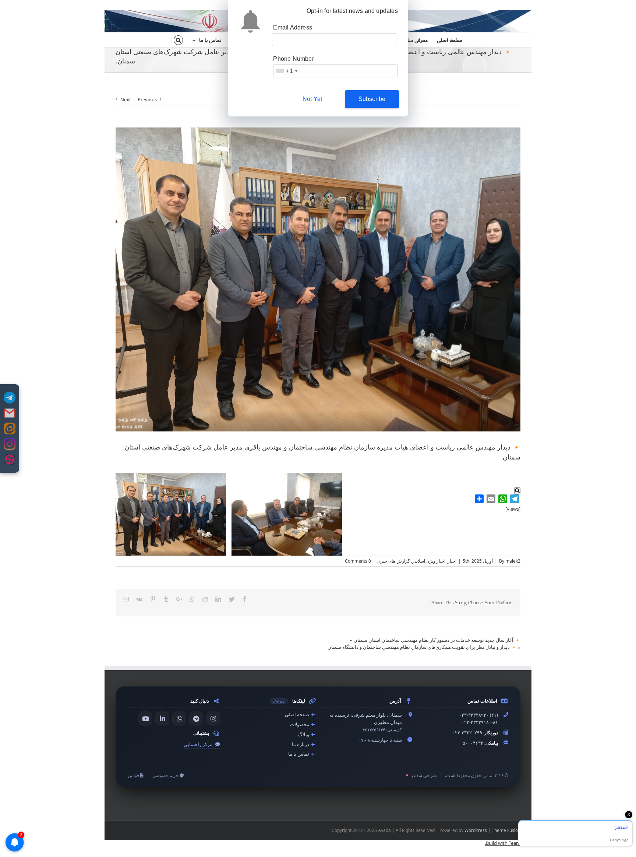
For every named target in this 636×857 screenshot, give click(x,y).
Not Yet (312, 99)
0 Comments (358, 561)
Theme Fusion (506, 830)
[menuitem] (445, 39)
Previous (147, 99)
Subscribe (372, 99)
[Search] (178, 39)
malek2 (512, 561)
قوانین (134, 775)
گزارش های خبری (393, 561)
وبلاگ (304, 734)
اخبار (452, 561)
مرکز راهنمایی (198, 744)
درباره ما (301, 744)
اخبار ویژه (436, 561)
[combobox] (286, 71)
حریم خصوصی (166, 775)
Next (125, 99)
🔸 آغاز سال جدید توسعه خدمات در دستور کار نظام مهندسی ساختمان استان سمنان (437, 640)
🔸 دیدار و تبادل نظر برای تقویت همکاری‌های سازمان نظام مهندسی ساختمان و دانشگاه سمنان (422, 647)
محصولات (300, 724)
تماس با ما (299, 754)
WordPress (475, 830)
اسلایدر (418, 561)
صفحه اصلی (297, 714)
